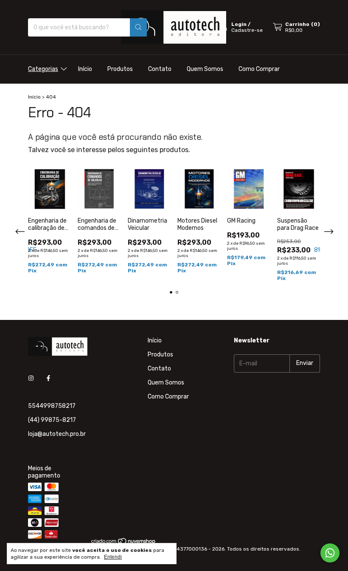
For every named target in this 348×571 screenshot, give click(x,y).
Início (85, 69)
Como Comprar (259, 69)
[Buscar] (138, 27)
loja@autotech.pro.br (57, 434)
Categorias (43, 69)
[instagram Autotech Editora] (31, 378)
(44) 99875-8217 (52, 420)
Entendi (113, 557)
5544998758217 (52, 406)
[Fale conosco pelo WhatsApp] (330, 553)
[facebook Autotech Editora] (48, 378)
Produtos (120, 69)
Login (239, 24)
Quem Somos (205, 69)
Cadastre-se (247, 30)
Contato (159, 69)
